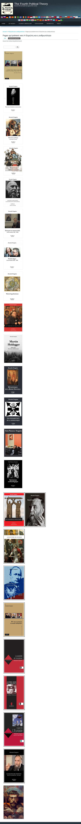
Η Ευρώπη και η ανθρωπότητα (16, 31)
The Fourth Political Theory (31, 3)
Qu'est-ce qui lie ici (14, 38)
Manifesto (50, 23)
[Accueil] (7, 14)
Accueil (5, 31)
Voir (5, 38)
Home (3, 23)
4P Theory (12, 23)
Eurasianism (39, 23)
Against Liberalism (25, 23)
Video (59, 23)
